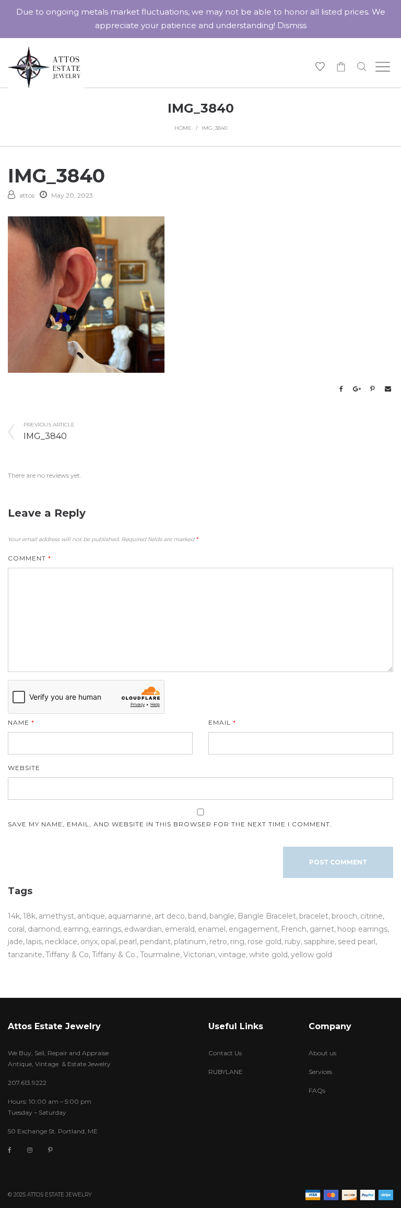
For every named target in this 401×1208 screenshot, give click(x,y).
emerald (180, 929)
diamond (44, 929)
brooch (344, 916)
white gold (268, 954)
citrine (371, 916)
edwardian (143, 929)
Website (24, 768)
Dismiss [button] (291, 25)
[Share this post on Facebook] (341, 389)
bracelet (313, 916)
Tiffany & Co (67, 954)
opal (108, 941)
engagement (253, 929)
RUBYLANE (225, 1072)
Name (21, 722)
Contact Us (225, 1053)
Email (222, 722)
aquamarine (129, 916)
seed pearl (356, 941)
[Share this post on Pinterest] (372, 389)
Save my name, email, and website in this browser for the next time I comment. (170, 824)
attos (26, 195)
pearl (128, 941)
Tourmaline (160, 954)
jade (15, 941)
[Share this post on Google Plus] (356, 389)
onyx (89, 941)
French (293, 929)
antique (91, 916)
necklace (61, 941)
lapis (34, 941)
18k (29, 916)
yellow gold (311, 954)
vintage (232, 954)
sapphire (319, 941)
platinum (190, 941)
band (197, 916)
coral (16, 929)
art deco (170, 916)
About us (322, 1053)
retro (218, 941)
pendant (155, 941)
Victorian (199, 954)
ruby (293, 941)
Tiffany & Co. (114, 954)
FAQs (317, 1090)
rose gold (264, 941)
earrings (106, 929)
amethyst (56, 916)
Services (320, 1072)
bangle (221, 916)
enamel (212, 929)
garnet (322, 929)
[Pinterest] (50, 1150)
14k (14, 916)
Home (183, 128)
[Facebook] (9, 1150)
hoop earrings (362, 929)
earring (76, 929)
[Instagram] (29, 1150)
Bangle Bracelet (267, 916)
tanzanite (25, 954)
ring (237, 941)
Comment (29, 558)
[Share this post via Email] (388, 389)
